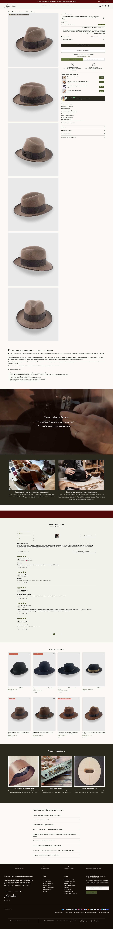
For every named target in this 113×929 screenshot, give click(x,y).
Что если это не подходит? (41, 820)
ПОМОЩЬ (68, 6)
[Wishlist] (106, 6)
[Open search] (74, 552)
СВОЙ (50, 6)
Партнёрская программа (48, 887)
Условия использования (58, 912)
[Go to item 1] (57, 536)
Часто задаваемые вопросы (70, 885)
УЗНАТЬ (56, 6)
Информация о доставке (69, 881)
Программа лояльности (69, 891)
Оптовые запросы (47, 885)
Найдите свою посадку (69, 879)
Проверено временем (56, 649)
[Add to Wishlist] (103, 17)
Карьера (45, 891)
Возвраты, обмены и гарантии (68, 137)
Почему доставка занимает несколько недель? (47, 815)
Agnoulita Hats (9, 909)
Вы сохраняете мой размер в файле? (44, 841)
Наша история (46, 879)
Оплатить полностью (72, 59)
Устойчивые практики (48, 883)
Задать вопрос (87, 535)
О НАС (62, 6)
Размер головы (65, 36)
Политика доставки (68, 912)
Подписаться (91, 892)
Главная (9, 11)
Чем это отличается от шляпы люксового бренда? (48, 829)
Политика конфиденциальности (91, 912)
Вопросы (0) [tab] (26, 551)
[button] (64, 14)
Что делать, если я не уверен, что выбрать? (46, 855)
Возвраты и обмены (68, 883)
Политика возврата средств (79, 912)
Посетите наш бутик (48, 889)
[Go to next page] (61, 634)
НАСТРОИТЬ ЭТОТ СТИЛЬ (83, 51)
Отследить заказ (67, 887)
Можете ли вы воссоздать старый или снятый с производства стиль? (53, 850)
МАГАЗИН (45, 6)
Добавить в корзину (83, 45)
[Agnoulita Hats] (10, 6)
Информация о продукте (67, 104)
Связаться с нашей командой (70, 893)
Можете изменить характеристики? (43, 824)
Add (102, 77)
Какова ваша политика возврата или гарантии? (47, 845)
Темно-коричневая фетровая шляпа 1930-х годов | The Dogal (23, 11)
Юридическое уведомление (104, 912)
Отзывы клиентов (47, 881)
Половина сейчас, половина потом (94, 59)
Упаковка (63, 127)
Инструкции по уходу (66, 130)
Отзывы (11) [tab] (20, 551)
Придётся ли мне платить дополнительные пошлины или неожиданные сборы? (54, 835)
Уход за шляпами (67, 889)
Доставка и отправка (66, 133)
